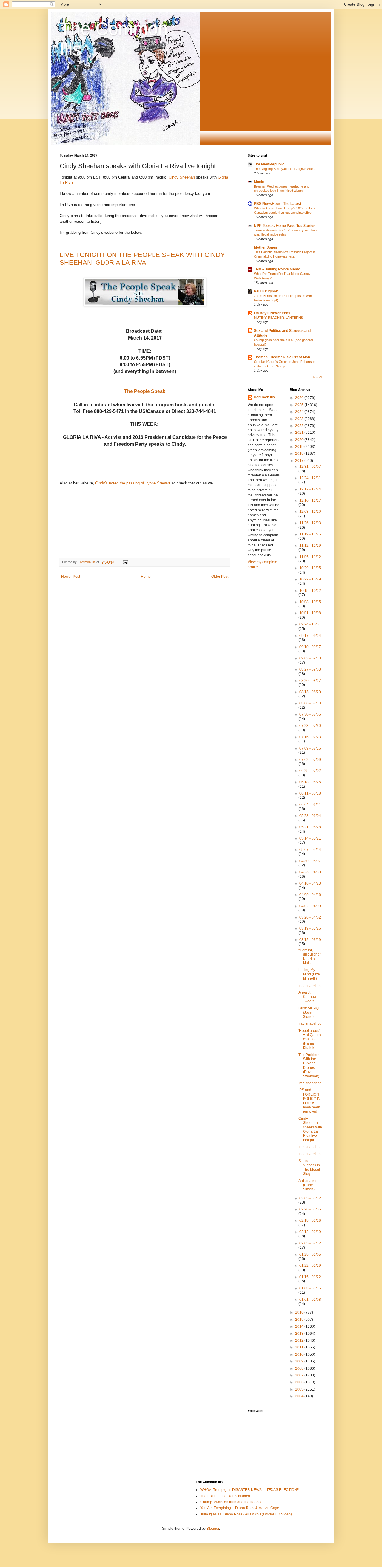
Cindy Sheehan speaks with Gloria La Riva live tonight (310, 1129)
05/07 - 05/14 (310, 850)
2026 (299, 398)
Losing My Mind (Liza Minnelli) (309, 974)
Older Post (219, 577)
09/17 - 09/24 (310, 636)
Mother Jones (265, 247)
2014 (299, 1326)
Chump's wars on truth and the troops (230, 1502)
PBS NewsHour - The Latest (277, 204)
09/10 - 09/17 (310, 647)
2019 (299, 447)
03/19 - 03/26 (310, 928)
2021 (299, 433)
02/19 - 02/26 (310, 1220)
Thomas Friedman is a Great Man (282, 357)
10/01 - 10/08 (310, 613)
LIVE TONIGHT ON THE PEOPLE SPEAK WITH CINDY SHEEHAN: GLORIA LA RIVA (142, 258)
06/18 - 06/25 (310, 782)
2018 (299, 453)
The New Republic (269, 164)
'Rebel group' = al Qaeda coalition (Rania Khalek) (309, 1039)
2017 (299, 461)
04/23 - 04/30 (310, 872)
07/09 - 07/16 (310, 748)
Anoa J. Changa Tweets (307, 996)
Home (146, 577)
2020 (299, 440)
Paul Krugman (266, 291)
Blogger (213, 1528)
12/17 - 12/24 (310, 489)
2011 (299, 1347)
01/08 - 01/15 (310, 1288)
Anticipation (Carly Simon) (308, 1185)
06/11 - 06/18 (310, 793)
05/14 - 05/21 (310, 838)
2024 (299, 412)
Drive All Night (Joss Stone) (309, 1012)
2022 (299, 426)
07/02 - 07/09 (310, 760)
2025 (299, 405)
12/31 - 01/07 (310, 466)
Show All (317, 377)
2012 (299, 1340)
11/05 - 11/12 (310, 557)
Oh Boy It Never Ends (272, 313)
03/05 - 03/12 (310, 1198)
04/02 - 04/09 (310, 906)
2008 (299, 1368)
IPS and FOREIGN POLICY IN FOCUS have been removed (309, 1101)
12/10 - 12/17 (310, 500)
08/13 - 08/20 (310, 692)
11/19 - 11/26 (310, 534)
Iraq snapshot (309, 986)
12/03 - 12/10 (310, 512)
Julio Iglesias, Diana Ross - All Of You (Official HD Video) (246, 1514)
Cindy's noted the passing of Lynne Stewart (132, 483)
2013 (299, 1333)
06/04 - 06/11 (310, 805)
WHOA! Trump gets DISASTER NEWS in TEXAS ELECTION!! (249, 1490)
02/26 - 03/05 (310, 1209)
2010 (299, 1354)
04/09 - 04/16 (310, 895)
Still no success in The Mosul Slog (309, 1167)
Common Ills (264, 397)
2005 (299, 1389)
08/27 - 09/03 (310, 669)
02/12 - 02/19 (310, 1232)
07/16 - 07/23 (310, 737)
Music (259, 182)
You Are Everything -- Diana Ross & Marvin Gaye (239, 1508)
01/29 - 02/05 (310, 1254)
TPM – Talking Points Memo (277, 269)
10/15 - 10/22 (310, 591)
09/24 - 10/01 (310, 624)
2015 (299, 1319)
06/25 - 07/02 (310, 771)
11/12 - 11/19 (310, 546)
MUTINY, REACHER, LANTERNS (278, 317)
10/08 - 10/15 (310, 602)
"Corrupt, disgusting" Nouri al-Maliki (309, 956)
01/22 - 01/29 (310, 1265)
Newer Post (70, 577)
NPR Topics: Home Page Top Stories (284, 226)
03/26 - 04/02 (310, 917)
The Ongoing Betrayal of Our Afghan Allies (284, 169)
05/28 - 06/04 (310, 816)
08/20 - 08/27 (310, 681)
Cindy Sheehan (182, 177)
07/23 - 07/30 (310, 726)
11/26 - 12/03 (310, 523)
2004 (299, 1396)
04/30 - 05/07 (310, 861)
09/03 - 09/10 (310, 658)
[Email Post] (125, 562)
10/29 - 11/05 (310, 568)
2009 (299, 1361)
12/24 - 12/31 (310, 478)
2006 (299, 1382)
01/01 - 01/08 (310, 1299)
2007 (299, 1375)
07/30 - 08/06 (310, 714)
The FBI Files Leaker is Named (225, 1496)
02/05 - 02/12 (310, 1243)
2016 (299, 1312)
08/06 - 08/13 (310, 703)
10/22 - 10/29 (310, 579)
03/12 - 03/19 (310, 940)
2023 (299, 419)
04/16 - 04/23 (310, 883)
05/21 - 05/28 (310, 827)
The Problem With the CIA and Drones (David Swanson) (308, 1065)
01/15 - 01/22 (310, 1277)
